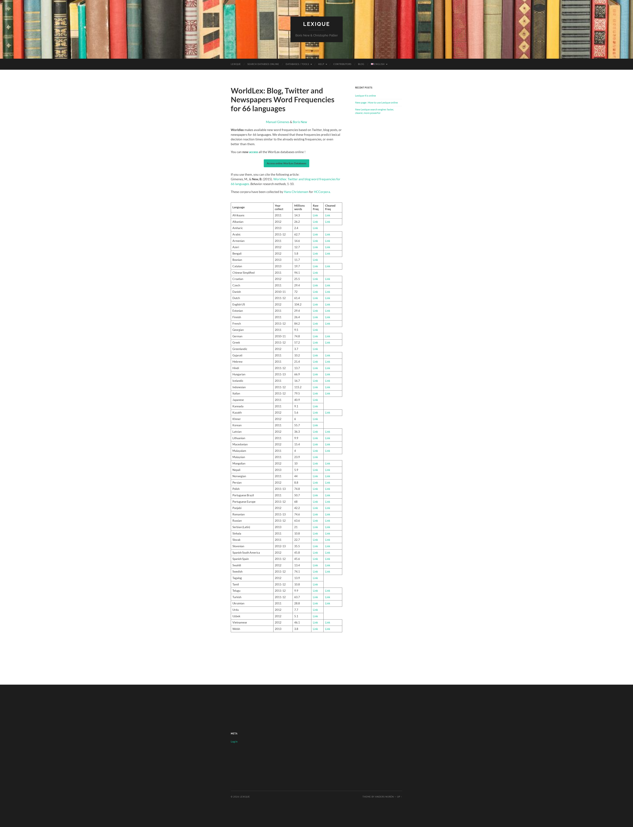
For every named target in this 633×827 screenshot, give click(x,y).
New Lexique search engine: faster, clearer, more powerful (374, 111)
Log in (234, 741)
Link (315, 215)
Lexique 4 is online (365, 95)
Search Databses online (263, 64)
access (253, 152)
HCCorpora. (322, 192)
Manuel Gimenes (277, 122)
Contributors (342, 64)
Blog (361, 64)
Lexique (316, 24)
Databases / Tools (297, 64)
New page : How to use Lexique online (376, 102)
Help (321, 64)
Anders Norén (384, 796)
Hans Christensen (296, 192)
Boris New (300, 122)
